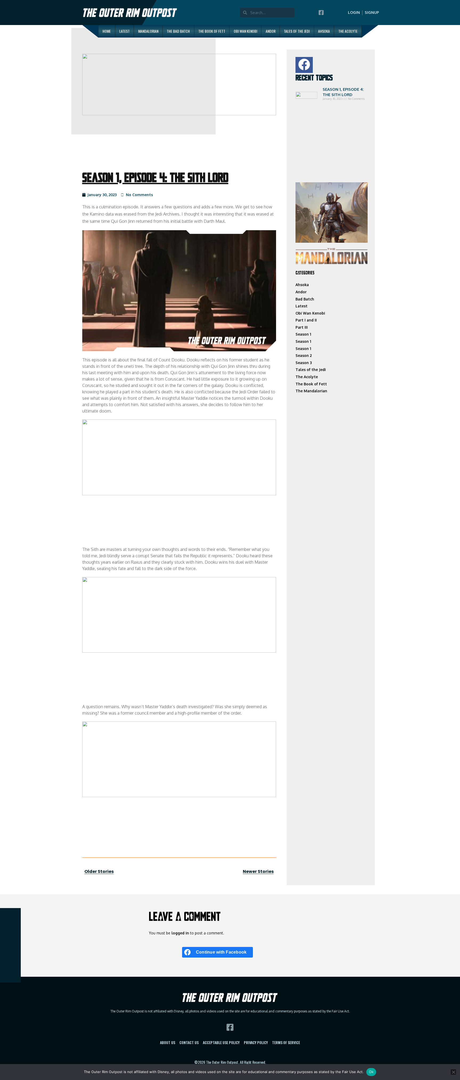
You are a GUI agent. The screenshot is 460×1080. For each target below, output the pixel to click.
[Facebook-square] (321, 12)
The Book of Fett (211, 31)
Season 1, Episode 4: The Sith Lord (343, 92)
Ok (371, 1072)
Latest (124, 31)
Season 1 (303, 334)
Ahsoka (324, 31)
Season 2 (303, 355)
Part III (301, 327)
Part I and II (306, 320)
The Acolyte (348, 31)
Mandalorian (148, 31)
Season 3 (303, 362)
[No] (453, 1072)
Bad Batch (304, 299)
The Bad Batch (178, 31)
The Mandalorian (311, 391)
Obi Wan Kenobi (245, 31)
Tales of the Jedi (297, 31)
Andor (271, 31)
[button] (304, 65)
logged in (180, 933)
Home (106, 31)
